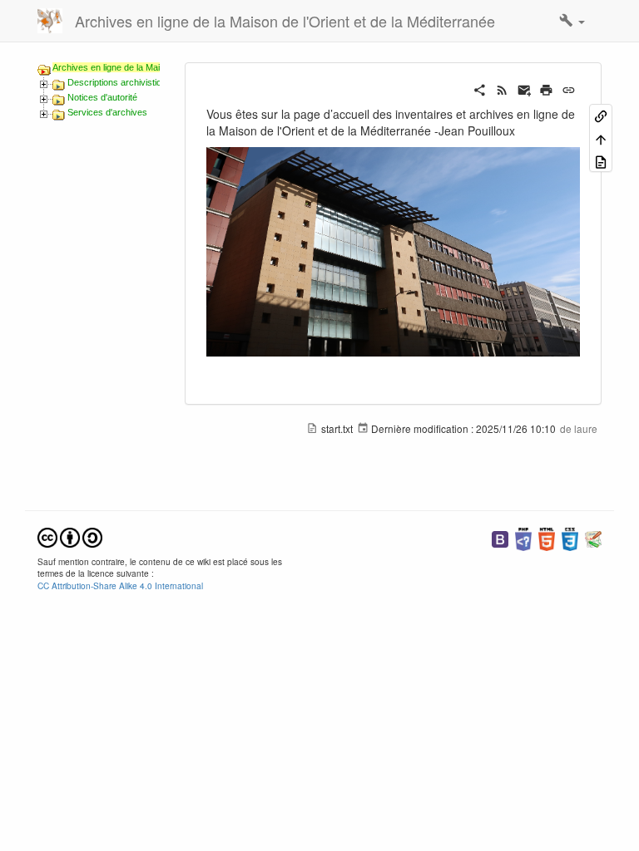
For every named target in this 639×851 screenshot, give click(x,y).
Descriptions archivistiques (121, 82)
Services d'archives (107, 112)
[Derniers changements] (502, 88)
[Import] (601, 160)
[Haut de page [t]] (601, 137)
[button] (572, 21)
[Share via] (480, 88)
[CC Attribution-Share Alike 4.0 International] (69, 536)
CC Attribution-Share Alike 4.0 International (120, 585)
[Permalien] (569, 88)
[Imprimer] (546, 88)
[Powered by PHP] (523, 537)
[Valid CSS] (570, 537)
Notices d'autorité (102, 97)
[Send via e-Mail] (525, 88)
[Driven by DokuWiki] (593, 537)
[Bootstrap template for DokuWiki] (500, 537)
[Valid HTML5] (546, 537)
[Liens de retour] (601, 115)
